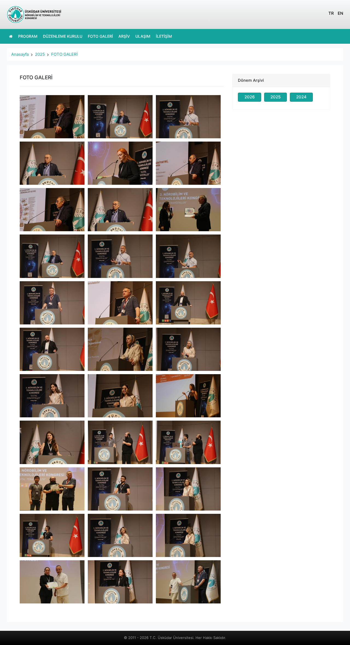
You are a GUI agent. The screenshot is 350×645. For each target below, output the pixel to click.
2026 (249, 96)
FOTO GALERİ (100, 36)
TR (331, 13)
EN (340, 13)
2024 (301, 96)
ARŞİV (124, 36)
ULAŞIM (142, 36)
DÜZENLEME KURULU (62, 36)
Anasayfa (20, 54)
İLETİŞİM (164, 36)
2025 (40, 54)
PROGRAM (27, 36)
